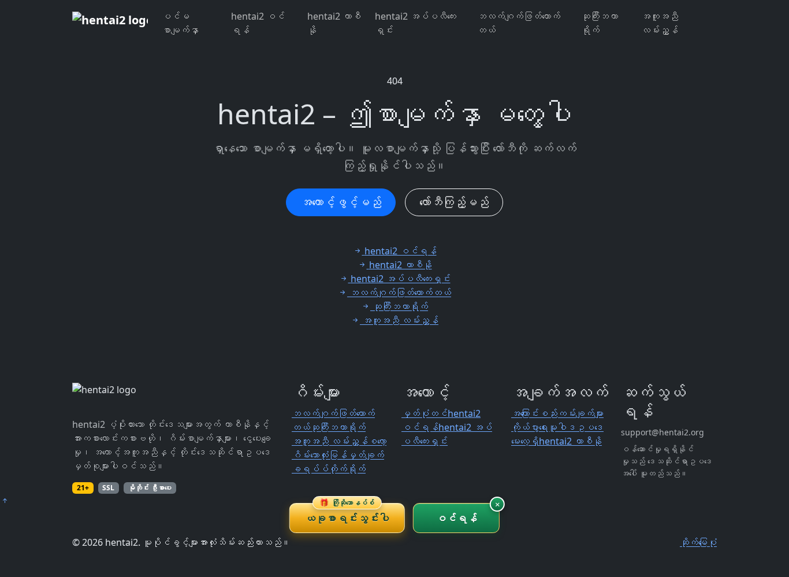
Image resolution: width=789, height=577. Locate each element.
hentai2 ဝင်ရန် (258, 23)
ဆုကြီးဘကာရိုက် (599, 23)
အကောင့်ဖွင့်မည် (340, 202)
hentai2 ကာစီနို (334, 23)
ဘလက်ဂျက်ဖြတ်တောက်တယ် (518, 23)
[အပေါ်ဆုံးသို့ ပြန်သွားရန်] (4, 501)
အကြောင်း (525, 413)
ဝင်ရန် (457, 518)
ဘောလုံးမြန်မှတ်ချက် (347, 455)
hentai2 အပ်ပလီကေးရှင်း (415, 23)
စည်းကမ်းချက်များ (571, 413)
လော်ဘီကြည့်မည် (454, 202)
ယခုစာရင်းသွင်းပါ (347, 514)
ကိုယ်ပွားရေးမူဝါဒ (543, 427)
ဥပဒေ (590, 427)
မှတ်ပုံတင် (424, 413)
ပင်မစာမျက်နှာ (180, 23)
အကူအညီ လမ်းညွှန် (659, 23)
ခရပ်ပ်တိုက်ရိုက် (329, 469)
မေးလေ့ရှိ (525, 441)
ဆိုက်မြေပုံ (698, 542)
